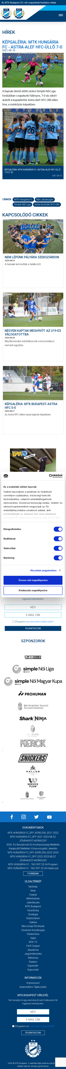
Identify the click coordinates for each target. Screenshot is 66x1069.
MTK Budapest (33, 906)
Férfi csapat (33, 945)
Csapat (33, 894)
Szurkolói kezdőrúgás (33, 930)
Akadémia (33, 949)
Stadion (33, 961)
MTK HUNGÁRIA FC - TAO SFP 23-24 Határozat (33, 868)
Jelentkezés (33, 902)
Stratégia (33, 914)
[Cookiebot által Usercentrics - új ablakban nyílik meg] (49, 476)
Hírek (33, 890)
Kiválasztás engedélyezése (33, 590)
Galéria (33, 922)
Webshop (33, 957)
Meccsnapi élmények (33, 926)
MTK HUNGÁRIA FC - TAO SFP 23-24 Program (33, 864)
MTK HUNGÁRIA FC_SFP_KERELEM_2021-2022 (33, 832)
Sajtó (33, 938)
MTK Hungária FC (23, 199)
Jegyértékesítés (33, 953)
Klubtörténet (33, 918)
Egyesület (33, 965)
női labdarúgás (44, 199)
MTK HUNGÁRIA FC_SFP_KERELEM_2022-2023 (33, 852)
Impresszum (33, 982)
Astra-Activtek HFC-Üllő (47, 204)
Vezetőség (33, 910)
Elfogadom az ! (34, 621)
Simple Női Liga (22, 204)
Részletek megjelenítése (43, 570)
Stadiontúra (33, 934)
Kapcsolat (33, 969)
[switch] (58, 538)
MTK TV (33, 942)
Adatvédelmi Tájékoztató (33, 986)
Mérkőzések (33, 898)
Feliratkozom (33, 628)
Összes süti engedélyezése (33, 580)
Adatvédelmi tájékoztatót (41, 621)
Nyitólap (33, 886)
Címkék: (7, 199)
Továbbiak (33, 873)
